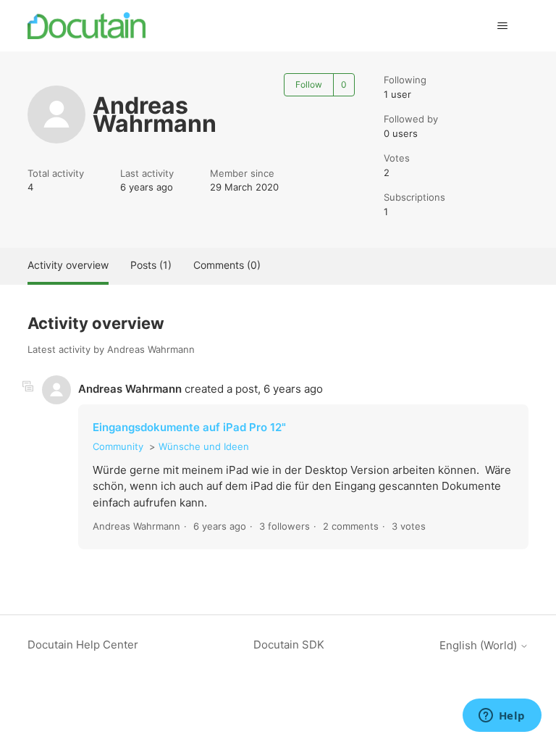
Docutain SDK (288, 644)
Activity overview (68, 265)
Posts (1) (151, 265)
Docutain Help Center (83, 644)
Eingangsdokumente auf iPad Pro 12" (189, 427)
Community (118, 446)
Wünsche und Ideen (204, 446)
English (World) (479, 645)
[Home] (87, 25)
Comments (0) (227, 265)
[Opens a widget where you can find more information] (502, 717)
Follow (308, 84)
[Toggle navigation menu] (502, 26)
